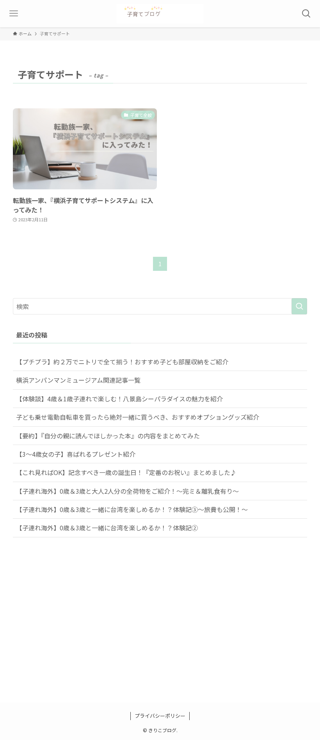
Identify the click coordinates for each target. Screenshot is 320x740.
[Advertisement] (160, 629)
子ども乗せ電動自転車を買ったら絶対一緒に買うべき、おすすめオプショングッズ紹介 (137, 417)
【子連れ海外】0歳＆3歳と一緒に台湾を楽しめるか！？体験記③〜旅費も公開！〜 (132, 509)
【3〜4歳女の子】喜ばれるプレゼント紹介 (75, 454)
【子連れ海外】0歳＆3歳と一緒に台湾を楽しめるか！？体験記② (107, 527)
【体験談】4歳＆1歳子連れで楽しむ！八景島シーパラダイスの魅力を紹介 (119, 398)
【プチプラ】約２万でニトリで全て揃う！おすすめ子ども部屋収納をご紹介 (122, 361)
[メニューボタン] (13, 13)
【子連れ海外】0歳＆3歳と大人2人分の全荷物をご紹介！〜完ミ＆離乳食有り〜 (127, 491)
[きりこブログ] (160, 13)
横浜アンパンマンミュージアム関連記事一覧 (78, 380)
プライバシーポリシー (160, 715)
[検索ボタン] (306, 13)
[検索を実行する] (299, 306)
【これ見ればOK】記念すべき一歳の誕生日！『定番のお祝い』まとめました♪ (126, 472)
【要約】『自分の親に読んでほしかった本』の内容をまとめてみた (108, 435)
